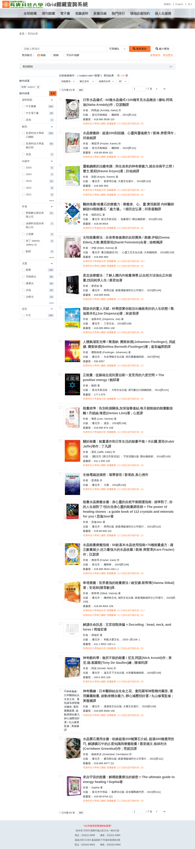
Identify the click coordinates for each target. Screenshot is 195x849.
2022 (29, 187)
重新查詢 (141, 48)
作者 (24, 206)
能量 (28, 269)
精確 (43, 55)
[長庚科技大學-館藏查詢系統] (45, 4)
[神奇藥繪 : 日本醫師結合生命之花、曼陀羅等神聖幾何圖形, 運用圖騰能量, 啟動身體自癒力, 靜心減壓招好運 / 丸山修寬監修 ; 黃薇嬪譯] (72, 711)
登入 (190, 4)
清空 (81, 90)
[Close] (38, 87)
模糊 (56, 55)
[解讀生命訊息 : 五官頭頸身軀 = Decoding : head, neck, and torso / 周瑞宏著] (72, 629)
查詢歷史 (168, 55)
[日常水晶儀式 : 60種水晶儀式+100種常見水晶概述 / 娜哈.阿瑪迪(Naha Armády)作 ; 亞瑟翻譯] (72, 109)
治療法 (30, 296)
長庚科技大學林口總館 (35, 135)
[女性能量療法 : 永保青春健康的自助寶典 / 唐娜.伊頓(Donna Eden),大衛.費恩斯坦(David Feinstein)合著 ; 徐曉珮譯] (72, 246)
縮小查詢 (164, 48)
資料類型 (27, 99)
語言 (24, 308)
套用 (53, 93)
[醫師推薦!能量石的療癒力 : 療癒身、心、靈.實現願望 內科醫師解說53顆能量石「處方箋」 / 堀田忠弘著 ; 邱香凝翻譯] (72, 213)
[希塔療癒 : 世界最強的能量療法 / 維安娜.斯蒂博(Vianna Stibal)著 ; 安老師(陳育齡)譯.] (72, 592)
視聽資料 (81, 13)
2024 (29, 174)
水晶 (28, 290)
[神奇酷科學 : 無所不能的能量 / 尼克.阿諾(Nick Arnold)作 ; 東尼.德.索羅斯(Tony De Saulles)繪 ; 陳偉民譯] (72, 667)
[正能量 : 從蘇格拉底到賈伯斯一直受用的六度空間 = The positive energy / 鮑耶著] (72, 384)
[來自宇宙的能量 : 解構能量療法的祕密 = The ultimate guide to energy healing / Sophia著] (72, 786)
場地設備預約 (140, 13)
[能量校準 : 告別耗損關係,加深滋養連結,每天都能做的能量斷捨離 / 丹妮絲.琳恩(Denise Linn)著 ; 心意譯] (72, 417)
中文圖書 (31, 106)
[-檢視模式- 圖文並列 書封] (87, 81)
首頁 (21, 33)
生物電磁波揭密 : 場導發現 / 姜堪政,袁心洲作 (115, 475)
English (179, 4)
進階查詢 (155, 55)
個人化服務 (163, 13)
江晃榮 (30, 234)
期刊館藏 (48, 13)
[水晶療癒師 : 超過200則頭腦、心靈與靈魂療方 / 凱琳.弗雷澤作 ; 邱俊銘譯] (72, 142)
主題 (24, 263)
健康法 (30, 283)
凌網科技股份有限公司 (35, 225)
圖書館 (167, 4)
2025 (29, 167)
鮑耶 (28, 251)
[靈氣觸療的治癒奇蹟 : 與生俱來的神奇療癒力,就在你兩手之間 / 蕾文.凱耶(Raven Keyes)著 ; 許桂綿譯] (72, 175)
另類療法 (31, 276)
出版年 (26, 161)
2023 (29, 181)
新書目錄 (100, 13)
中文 (28, 315)
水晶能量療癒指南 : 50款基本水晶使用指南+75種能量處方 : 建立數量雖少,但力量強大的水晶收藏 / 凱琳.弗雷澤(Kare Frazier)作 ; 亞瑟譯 (128, 549)
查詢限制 (28, 66)
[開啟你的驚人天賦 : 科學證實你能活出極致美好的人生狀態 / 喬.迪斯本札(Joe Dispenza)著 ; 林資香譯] (72, 318)
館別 (24, 126)
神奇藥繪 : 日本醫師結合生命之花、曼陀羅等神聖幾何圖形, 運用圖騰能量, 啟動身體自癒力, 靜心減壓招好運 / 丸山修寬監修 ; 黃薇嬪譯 (128, 696)
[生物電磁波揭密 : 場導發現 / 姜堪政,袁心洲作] (72, 484)
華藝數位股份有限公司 (35, 214)
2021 (29, 194)
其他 (28, 119)
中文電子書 (32, 113)
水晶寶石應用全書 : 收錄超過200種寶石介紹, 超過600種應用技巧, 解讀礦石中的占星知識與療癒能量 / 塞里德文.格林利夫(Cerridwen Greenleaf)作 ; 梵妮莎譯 (128, 743)
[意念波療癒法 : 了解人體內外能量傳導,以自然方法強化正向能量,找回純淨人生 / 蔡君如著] (72, 284)
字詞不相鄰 (72, 55)
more (51, 200)
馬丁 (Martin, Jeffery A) (33, 242)
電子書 (65, 13)
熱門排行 (118, 13)
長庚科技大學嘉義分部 (35, 145)
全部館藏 (30, 13)
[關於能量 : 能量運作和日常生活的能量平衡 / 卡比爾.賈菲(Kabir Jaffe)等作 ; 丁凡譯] (72, 450)
